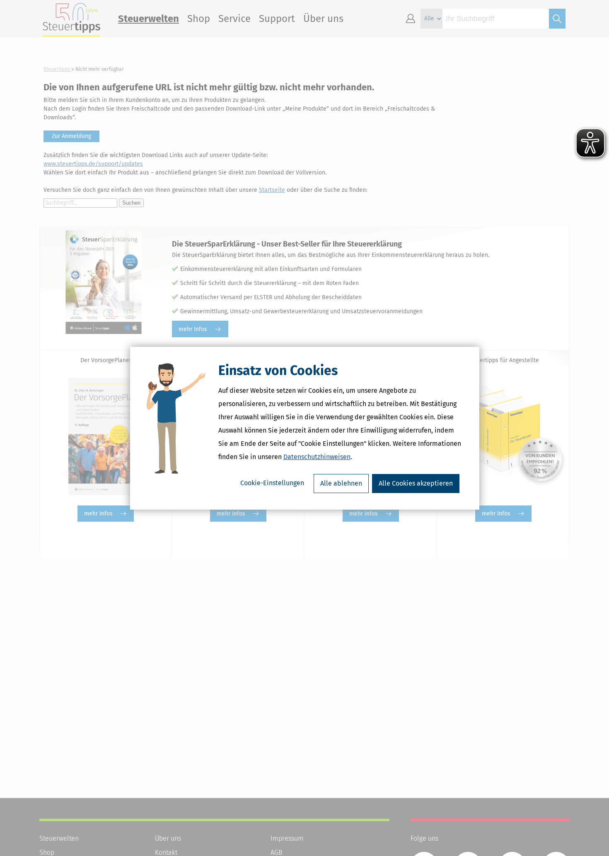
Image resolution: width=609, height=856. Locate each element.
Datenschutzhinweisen (316, 457)
